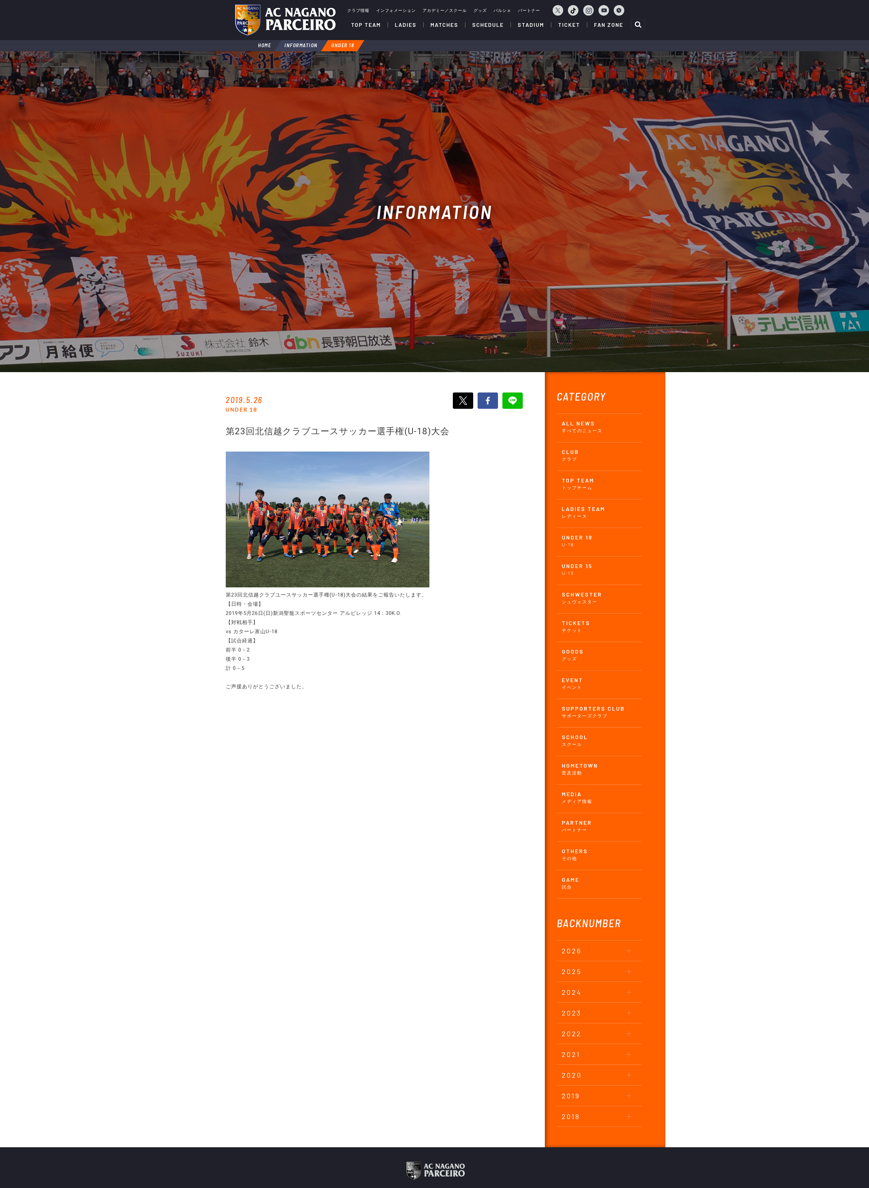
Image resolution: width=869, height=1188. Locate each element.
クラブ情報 (358, 10)
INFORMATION (301, 45)
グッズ (480, 10)
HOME (264, 45)
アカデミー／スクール (445, 10)
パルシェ (502, 10)
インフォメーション (396, 10)
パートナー (529, 10)
